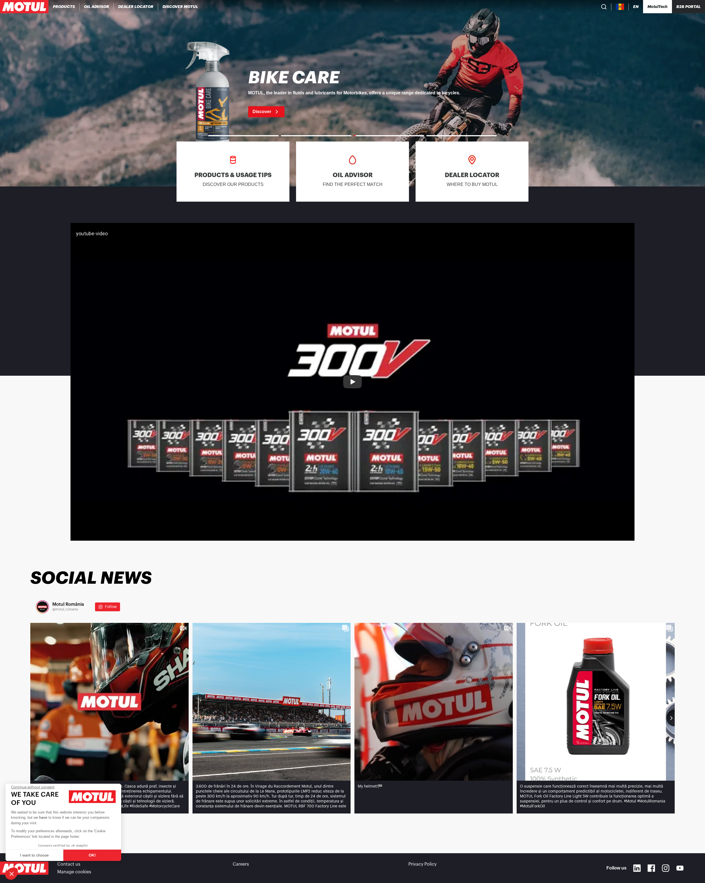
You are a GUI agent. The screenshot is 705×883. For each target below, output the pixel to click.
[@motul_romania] (42, 606)
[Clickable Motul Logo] (24, 6)
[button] (11, 873)
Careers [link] (241, 864)
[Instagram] (665, 868)
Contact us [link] (68, 864)
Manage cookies (74, 872)
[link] (352, 93)
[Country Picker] (620, 7)
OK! (92, 855)
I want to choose (34, 855)
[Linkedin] (637, 868)
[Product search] (604, 6)
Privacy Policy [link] (422, 864)
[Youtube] (680, 868)
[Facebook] (651, 868)
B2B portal (688, 7)
